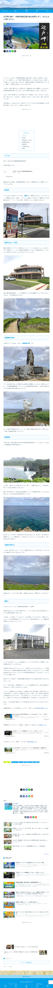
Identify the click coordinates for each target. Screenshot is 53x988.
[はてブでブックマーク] (10, 51)
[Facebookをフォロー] (24, 796)
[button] (15, 51)
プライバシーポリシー (13, 983)
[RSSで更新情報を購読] (32, 796)
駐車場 (23, 138)
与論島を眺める (26, 146)
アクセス (24, 135)
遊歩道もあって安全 (27, 140)
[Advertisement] (26, 66)
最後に (23, 148)
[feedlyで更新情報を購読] (29, 796)
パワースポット (15, 762)
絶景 (38, 762)
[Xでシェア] (4, 51)
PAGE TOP (27, 976)
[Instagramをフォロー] (26, 796)
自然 (9, 762)
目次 (24, 133)
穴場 (35, 762)
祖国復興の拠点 (26, 142)
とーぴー (15, 803)
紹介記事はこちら (43, 708)
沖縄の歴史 (30, 762)
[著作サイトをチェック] (21, 796)
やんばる (21, 762)
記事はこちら (43, 725)
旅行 (5, 762)
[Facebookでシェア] (7, 51)
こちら (12, 165)
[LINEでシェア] (12, 51)
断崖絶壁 (24, 144)
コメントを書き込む (26, 962)
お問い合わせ (39, 983)
